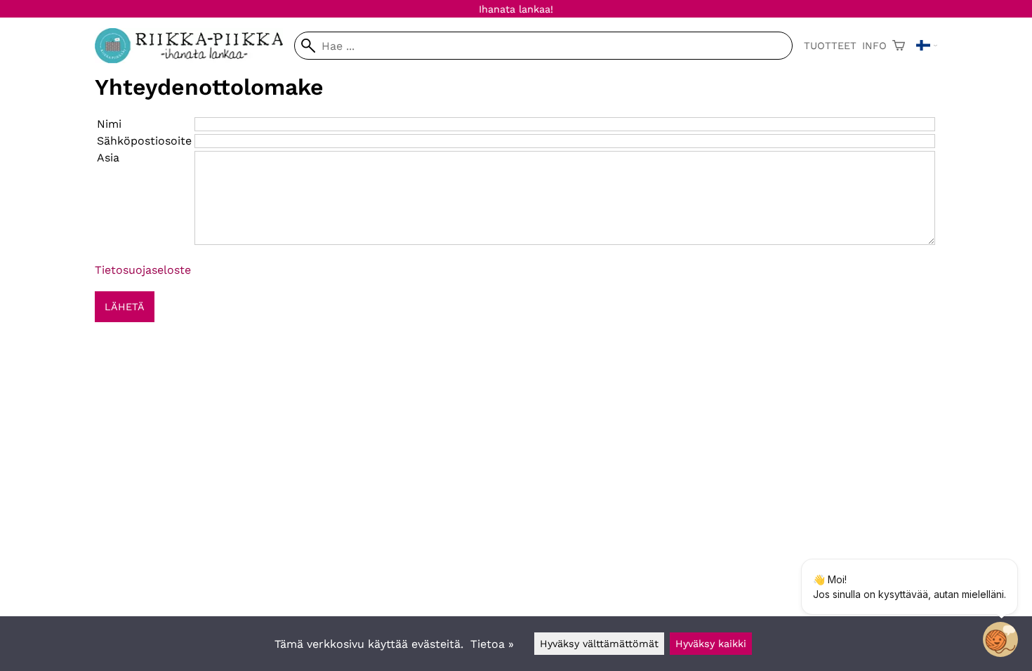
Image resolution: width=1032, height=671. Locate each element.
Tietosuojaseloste (143, 270)
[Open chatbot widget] (1000, 639)
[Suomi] (926, 45)
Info (874, 45)
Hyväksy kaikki (710, 643)
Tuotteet (830, 45)
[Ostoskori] (898, 45)
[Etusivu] (194, 59)
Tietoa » (492, 644)
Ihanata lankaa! (516, 9)
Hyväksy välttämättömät (599, 643)
